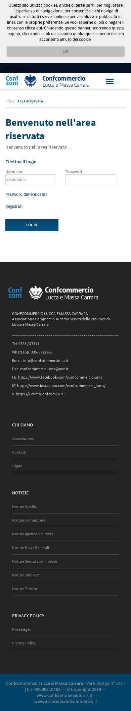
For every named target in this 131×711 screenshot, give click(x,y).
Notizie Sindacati (26, 575)
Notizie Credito (25, 506)
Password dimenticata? (26, 194)
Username (14, 171)
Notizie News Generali (30, 547)
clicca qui (33, 28)
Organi (18, 466)
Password (74, 171)
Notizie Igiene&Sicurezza (32, 534)
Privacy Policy (24, 643)
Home (10, 101)
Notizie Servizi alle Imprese (34, 561)
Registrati (14, 206)
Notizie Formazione (28, 520)
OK (66, 51)
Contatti (19, 452)
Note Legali (21, 629)
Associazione (23, 438)
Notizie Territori (25, 588)
